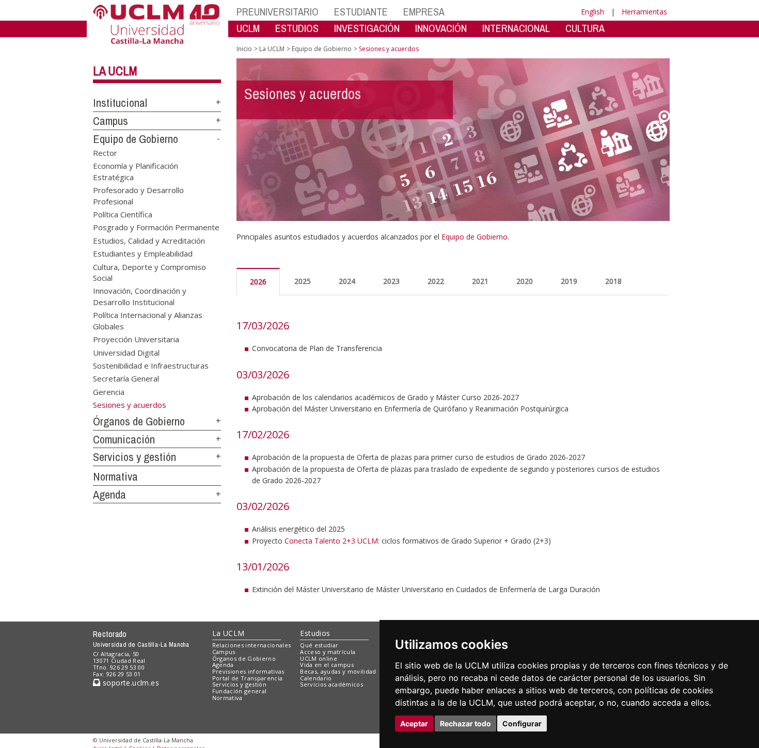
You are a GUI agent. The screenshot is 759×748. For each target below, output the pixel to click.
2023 (391, 281)
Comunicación (124, 439)
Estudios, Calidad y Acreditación (149, 240)
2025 (302, 281)
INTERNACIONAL (516, 28)
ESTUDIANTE (361, 12)
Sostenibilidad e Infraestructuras (151, 365)
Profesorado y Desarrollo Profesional (138, 195)
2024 (347, 281)
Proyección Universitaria (136, 339)
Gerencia (108, 391)
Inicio (244, 48)
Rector (105, 152)
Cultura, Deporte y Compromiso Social (149, 271)
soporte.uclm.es (129, 683)
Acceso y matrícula (327, 652)
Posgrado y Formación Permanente (156, 227)
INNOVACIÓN (441, 28)
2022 (436, 281)
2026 (258, 282)
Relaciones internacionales (251, 645)
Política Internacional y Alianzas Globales (147, 320)
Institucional (120, 102)
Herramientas (644, 12)
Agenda (109, 494)
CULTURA (585, 28)
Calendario (315, 678)
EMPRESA (424, 12)
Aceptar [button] (414, 723)
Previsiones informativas (248, 671)
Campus (110, 121)
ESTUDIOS (297, 28)
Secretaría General (126, 378)
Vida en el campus (327, 665)
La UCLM (115, 70)
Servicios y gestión (134, 457)
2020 (524, 281)
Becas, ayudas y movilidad (338, 671)
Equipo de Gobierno (135, 139)
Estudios (315, 633)
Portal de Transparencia (247, 678)
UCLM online (318, 658)
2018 (613, 281)
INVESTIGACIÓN (367, 28)
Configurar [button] (522, 723)
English (592, 12)
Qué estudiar (319, 645)
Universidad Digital (126, 352)
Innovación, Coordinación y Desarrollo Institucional (139, 296)
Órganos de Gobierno (139, 421)
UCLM (248, 28)
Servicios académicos (331, 684)
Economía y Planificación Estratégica (135, 171)
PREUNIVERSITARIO (277, 12)
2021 (480, 281)
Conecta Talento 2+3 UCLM (331, 541)
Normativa (115, 476)
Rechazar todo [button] (465, 723)
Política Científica (122, 214)
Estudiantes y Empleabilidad (143, 253)
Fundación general (239, 691)
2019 (569, 281)
